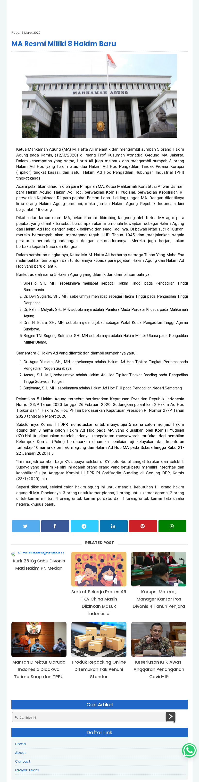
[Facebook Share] (55, 526)
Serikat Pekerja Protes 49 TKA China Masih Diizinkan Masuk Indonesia (98, 603)
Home (20, 743)
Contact (23, 761)
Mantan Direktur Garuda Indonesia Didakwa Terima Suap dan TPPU (39, 669)
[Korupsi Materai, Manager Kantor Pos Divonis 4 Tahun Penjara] (158, 569)
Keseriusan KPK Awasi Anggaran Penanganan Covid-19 (158, 669)
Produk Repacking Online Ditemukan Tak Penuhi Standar (99, 669)
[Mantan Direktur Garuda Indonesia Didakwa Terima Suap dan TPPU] (38, 639)
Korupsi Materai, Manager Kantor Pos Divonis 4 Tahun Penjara (159, 599)
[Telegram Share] (84, 526)
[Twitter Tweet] (26, 526)
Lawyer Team (27, 770)
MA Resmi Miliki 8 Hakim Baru (63, 44)
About (20, 752)
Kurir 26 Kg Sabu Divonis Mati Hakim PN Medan (39, 564)
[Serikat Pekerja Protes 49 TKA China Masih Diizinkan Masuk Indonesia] (98, 569)
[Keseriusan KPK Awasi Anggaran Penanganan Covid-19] (158, 639)
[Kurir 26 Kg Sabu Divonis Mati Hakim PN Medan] (38, 554)
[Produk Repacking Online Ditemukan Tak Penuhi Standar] (98, 639)
